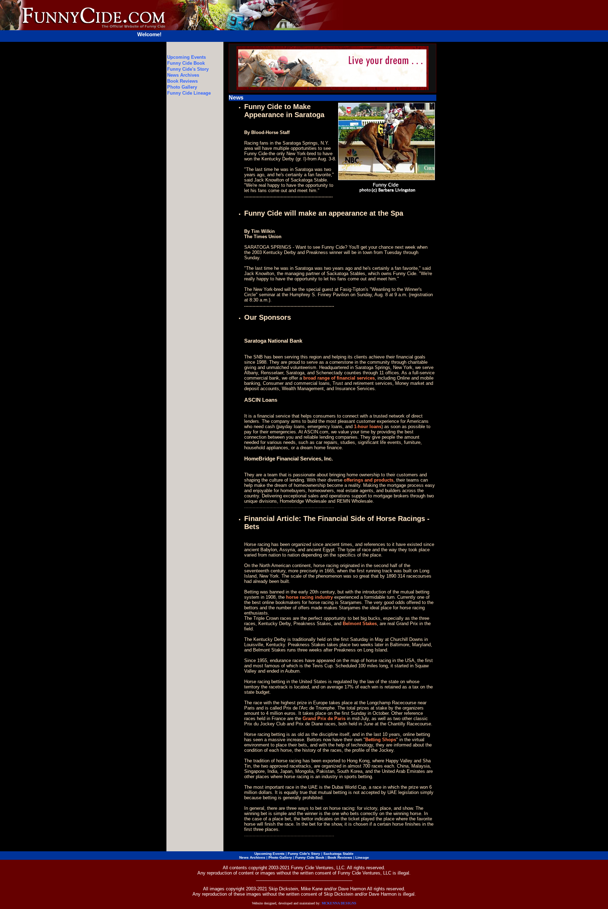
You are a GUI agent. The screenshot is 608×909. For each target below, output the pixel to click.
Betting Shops (380, 739)
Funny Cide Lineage (189, 93)
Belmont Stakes (360, 623)
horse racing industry (309, 597)
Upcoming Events (186, 57)
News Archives (183, 75)
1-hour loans (367, 426)
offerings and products (368, 480)
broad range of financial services (339, 378)
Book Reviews (182, 81)
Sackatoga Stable (338, 854)
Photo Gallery (182, 87)
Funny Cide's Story (188, 69)
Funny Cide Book (186, 63)
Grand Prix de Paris (324, 718)
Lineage (362, 857)
